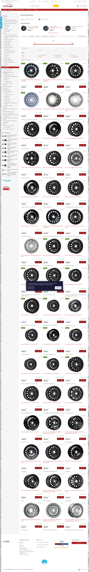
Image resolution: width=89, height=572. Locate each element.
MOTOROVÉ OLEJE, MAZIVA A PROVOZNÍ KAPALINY (10, 119)
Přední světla (6, 57)
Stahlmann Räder (59, 57)
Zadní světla (6, 55)
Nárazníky (6, 28)
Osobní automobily (7, 70)
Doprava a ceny (53, 1)
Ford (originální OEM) (43, 55)
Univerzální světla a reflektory (9, 50)
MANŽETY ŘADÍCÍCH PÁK (7, 86)
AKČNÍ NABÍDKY (5, 122)
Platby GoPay (45, 1)
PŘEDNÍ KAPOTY (7, 25)
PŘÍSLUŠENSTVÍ (7, 78)
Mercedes (74, 55)
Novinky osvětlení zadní (8, 60)
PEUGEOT (41, 57)
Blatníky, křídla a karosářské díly (10, 23)
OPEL (24, 57)
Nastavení (31, 288)
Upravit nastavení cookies (28, 569)
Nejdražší (37, 36)
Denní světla (6, 54)
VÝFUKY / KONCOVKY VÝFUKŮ (8, 111)
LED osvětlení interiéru (8, 94)
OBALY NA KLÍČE (6, 88)
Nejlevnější (32, 36)
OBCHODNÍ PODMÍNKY (23, 548)
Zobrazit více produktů (53, 32)
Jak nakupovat (33, 1)
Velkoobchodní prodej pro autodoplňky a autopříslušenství (26, 552)
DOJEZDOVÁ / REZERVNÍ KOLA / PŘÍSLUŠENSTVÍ (8, 73)
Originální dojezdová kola (8, 75)
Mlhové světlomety (7, 59)
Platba (39, 1)
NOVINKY (4, 33)
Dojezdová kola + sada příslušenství (10, 76)
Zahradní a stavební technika (8, 125)
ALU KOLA (4, 65)
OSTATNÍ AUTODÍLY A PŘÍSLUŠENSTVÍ (9, 120)
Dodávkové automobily (8, 69)
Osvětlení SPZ (6, 93)
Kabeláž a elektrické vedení (9, 39)
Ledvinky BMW (6, 31)
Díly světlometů (7, 49)
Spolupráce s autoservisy (24, 554)
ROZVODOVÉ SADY (6, 116)
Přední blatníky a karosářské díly (10, 20)
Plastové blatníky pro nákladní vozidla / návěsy (10, 109)
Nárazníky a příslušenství (8, 47)
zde (51, 284)
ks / (79, 542)
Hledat (56, 5)
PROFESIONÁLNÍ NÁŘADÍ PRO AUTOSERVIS (10, 115)
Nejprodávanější (45, 36)
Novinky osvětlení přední (8, 62)
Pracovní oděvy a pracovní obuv (9, 129)
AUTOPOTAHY (5, 80)
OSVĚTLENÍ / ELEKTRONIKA (8, 91)
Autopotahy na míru (7, 81)
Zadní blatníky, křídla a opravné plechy (11, 21)
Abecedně (52, 36)
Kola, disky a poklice (8, 41)
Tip (56, 50)
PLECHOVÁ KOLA (6, 67)
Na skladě (25, 48)
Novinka (41, 50)
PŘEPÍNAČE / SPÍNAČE (8, 105)
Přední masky (6, 26)
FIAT (24, 55)
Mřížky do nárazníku (7, 30)
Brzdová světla (7, 101)
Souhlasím (58, 288)
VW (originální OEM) (75, 57)
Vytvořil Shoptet (84, 569)
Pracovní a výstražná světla (9, 52)
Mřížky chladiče (7, 44)
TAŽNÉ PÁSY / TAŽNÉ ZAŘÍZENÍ (8, 113)
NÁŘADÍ (4, 124)
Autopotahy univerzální (8, 83)
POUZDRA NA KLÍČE (6, 89)
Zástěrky (6, 64)
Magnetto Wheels (59, 55)
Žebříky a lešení (7, 127)
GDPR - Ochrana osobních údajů (25, 550)
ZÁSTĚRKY (5, 107)
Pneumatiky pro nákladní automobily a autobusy (11, 37)
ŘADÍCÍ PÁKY (5, 84)
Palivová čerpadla (7, 42)
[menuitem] (4, 10)
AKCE (24, 50)
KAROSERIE (5, 18)
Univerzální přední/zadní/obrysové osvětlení (10, 103)
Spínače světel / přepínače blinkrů (10, 35)
